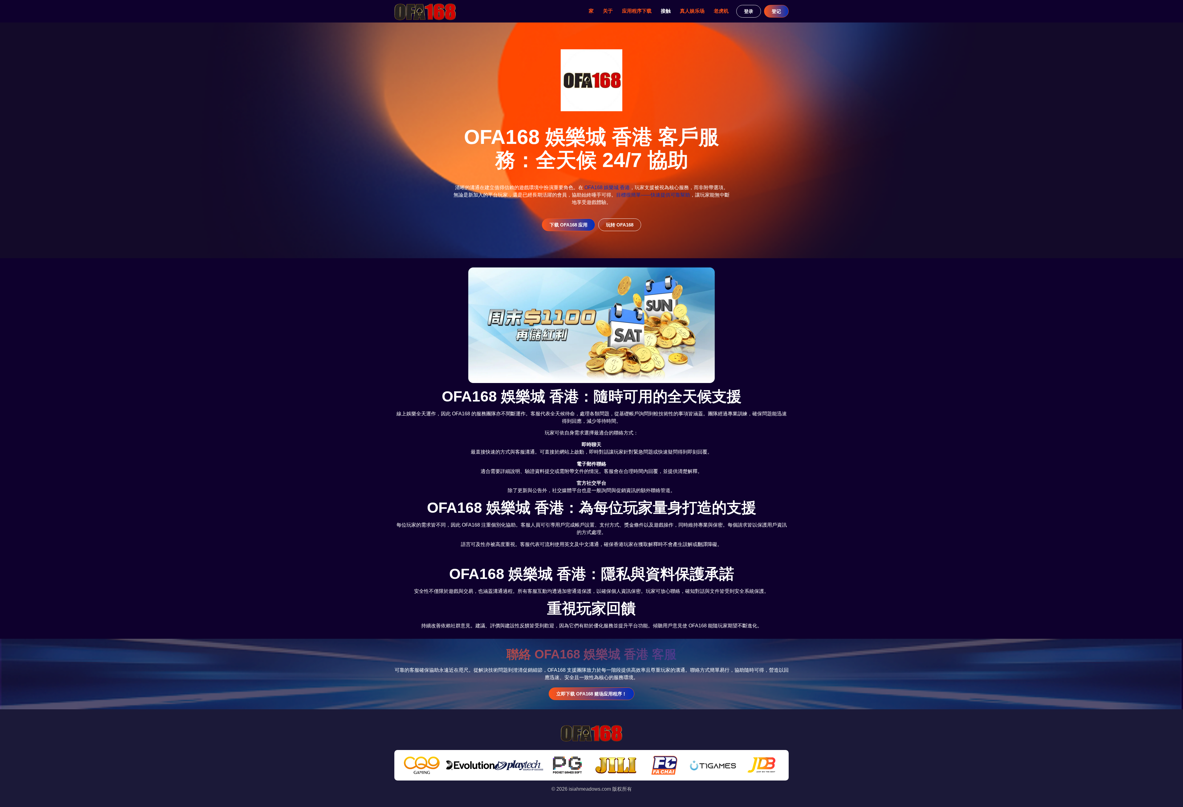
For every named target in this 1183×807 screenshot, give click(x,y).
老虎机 (721, 11)
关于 (608, 11)
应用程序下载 (637, 11)
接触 (666, 11)
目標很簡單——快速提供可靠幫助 (653, 195)
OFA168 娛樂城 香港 (607, 187)
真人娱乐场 (692, 11)
